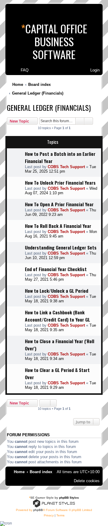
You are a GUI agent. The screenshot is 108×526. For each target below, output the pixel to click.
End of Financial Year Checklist (56, 269)
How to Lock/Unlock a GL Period (56, 290)
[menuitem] (21, 70)
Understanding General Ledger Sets (61, 247)
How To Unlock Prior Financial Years (60, 182)
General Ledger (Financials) (49, 107)
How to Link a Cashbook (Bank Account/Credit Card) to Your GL (57, 316)
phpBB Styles (69, 497)
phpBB (38, 510)
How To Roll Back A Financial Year (58, 225)
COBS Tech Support (66, 167)
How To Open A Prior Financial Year (59, 204)
